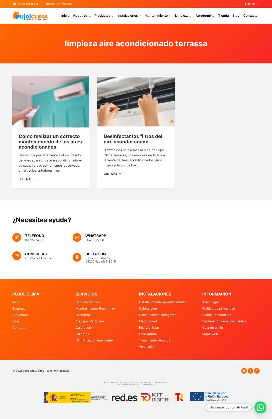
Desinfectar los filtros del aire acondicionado (133, 138)
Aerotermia (84, 315)
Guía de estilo (212, 328)
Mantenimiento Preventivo (95, 308)
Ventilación (147, 347)
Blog (236, 15)
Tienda (223, 15)
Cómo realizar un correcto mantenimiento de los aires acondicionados (50, 141)
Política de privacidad (218, 308)
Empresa (18, 308)
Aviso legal (210, 302)
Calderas (82, 334)
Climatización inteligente (94, 340)
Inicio (65, 15)
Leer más (27, 179)
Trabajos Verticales (90, 321)
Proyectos (20, 315)
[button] (260, 407)
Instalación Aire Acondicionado (162, 302)
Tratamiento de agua (154, 340)
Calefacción (85, 328)
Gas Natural (148, 334)
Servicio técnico (88, 302)
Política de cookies (216, 315)
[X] (250, 371)
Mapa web (210, 334)
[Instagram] (257, 371)
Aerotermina (205, 15)
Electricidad (148, 321)
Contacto (250, 15)
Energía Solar (149, 328)
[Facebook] (244, 371)
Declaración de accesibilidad (224, 321)
